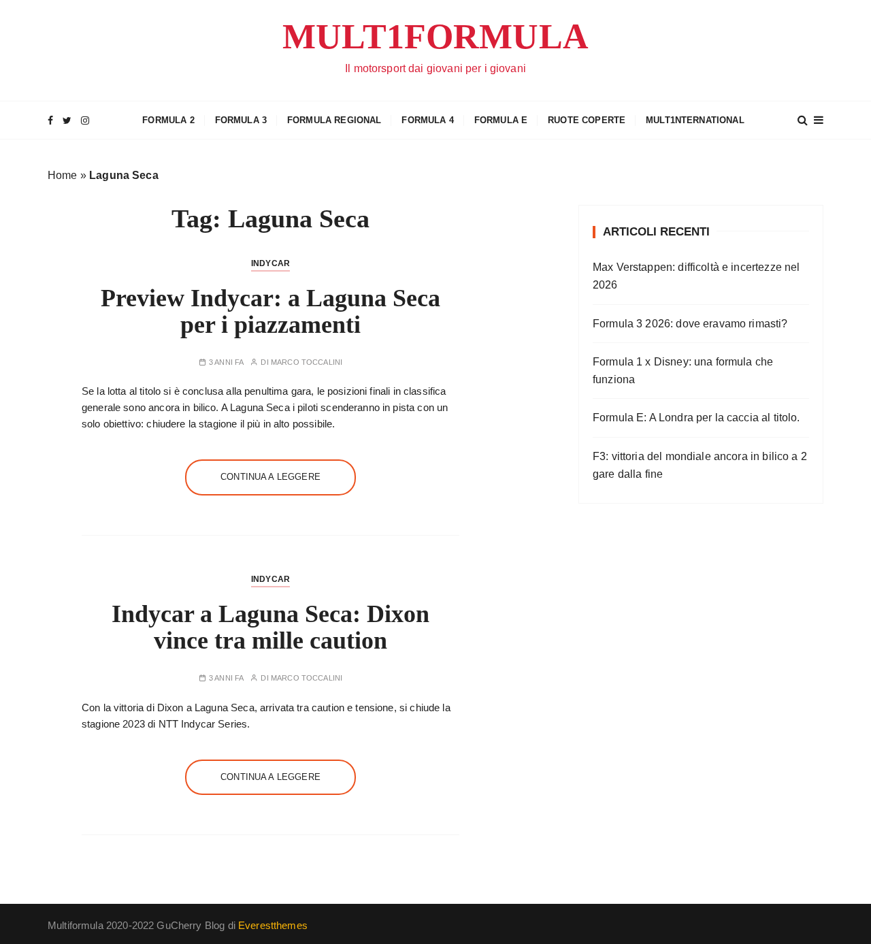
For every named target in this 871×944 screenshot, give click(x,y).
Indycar (270, 263)
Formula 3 (241, 120)
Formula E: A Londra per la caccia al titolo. (696, 417)
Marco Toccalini (306, 362)
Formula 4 (427, 120)
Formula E (500, 120)
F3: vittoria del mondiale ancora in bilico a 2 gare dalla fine (700, 465)
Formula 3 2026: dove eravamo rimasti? (690, 323)
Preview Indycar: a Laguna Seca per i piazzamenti (270, 311)
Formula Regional (334, 120)
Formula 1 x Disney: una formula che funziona (683, 370)
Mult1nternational (695, 120)
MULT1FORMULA (435, 36)
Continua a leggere (270, 477)
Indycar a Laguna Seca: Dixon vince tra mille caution (270, 627)
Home (63, 175)
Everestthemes (273, 925)
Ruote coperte (586, 120)
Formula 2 (168, 120)
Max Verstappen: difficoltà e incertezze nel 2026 (696, 276)
